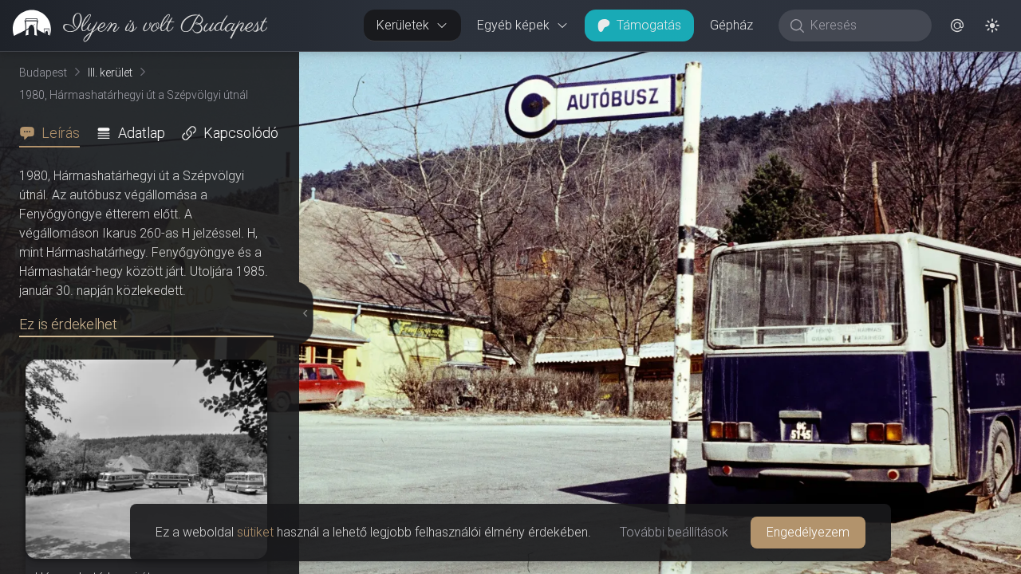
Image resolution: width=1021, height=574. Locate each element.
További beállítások (674, 532)
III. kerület (110, 72)
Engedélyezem (808, 532)
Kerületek (402, 25)
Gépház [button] (731, 25)
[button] (957, 25)
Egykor (728, 64)
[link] (133, 25)
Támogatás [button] (649, 25)
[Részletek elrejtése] (302, 313)
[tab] (54, 133)
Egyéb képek (513, 25)
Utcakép (825, 64)
